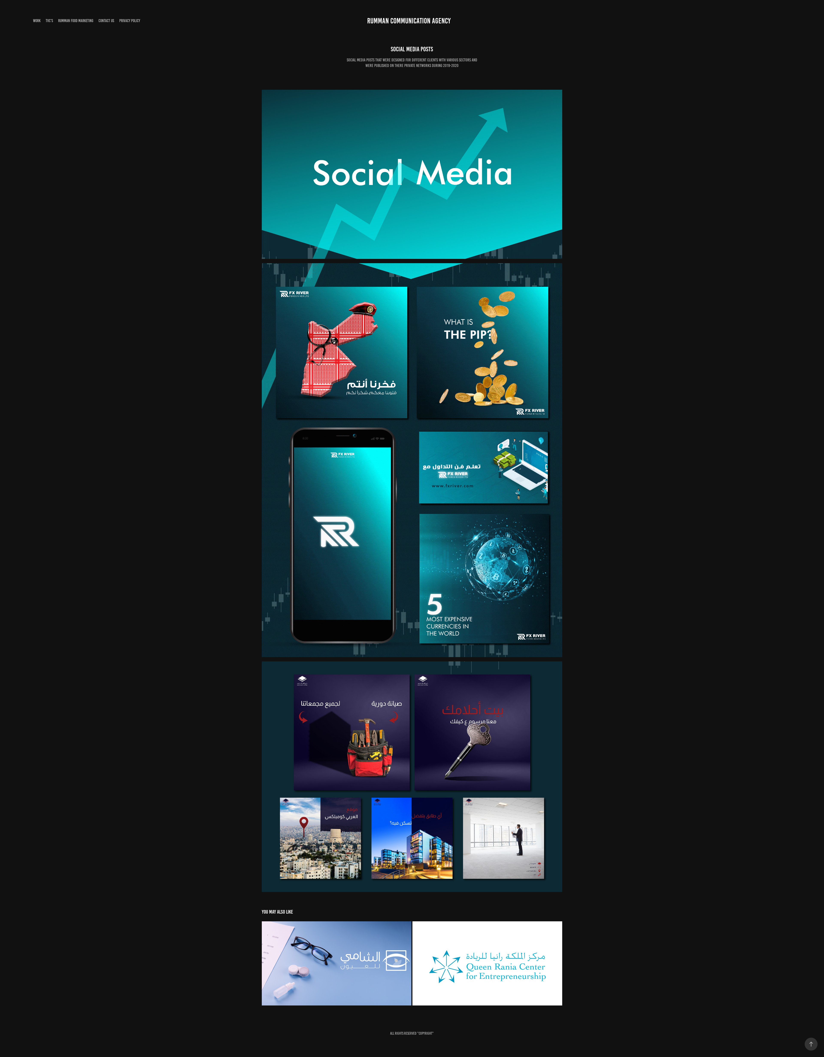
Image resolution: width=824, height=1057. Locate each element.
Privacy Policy (129, 20)
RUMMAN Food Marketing (75, 20)
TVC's (49, 20)
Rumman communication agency (409, 21)
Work (37, 20)
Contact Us (106, 20)
